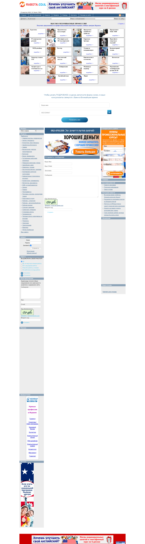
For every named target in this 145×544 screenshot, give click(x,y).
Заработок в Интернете (29, 145)
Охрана (24, 187)
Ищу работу (25, 232)
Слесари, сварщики (28, 207)
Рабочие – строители (28, 201)
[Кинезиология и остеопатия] (89, 61)
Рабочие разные (27, 205)
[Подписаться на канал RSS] (120, 15)
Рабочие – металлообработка (31, 203)
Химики (24, 147)
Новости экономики (110, 185)
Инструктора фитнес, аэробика (31, 169)
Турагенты (25, 221)
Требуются (24, 136)
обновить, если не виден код (54, 205)
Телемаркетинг (26, 214)
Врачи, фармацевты (28, 156)
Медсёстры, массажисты (29, 183)
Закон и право (108, 189)
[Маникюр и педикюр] (89, 70)
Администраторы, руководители (32, 138)
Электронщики (26, 225)
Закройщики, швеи (28, 165)
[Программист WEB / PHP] (116, 33)
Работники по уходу (28, 198)
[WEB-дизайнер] (37, 50)
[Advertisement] (32, 361)
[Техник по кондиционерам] (89, 52)
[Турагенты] (34, 33)
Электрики (25, 223)
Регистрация (30, 251)
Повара (24, 189)
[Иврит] (86, 80)
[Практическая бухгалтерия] (63, 33)
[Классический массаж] (63, 61)
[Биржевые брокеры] (89, 43)
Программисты (26, 192)
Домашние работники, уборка (31, 163)
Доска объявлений (35, 15)
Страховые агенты (28, 212)
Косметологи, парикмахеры (30, 180)
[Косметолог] (116, 61)
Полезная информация (111, 187)
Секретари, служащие (29, 209)
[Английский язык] (63, 78)
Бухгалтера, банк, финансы (30, 143)
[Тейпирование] (63, 70)
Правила (56, 15)
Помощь (64, 15)
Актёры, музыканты (28, 140)
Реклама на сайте (85, 15)
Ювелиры (25, 227)
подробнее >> (41, 33)
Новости (47, 15)
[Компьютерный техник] (116, 52)
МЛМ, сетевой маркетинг (29, 185)
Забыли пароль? (32, 253)
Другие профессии (28, 230)
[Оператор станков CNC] (37, 61)
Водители (25, 154)
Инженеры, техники (28, 167)
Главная (23, 15)
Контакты (74, 15)
